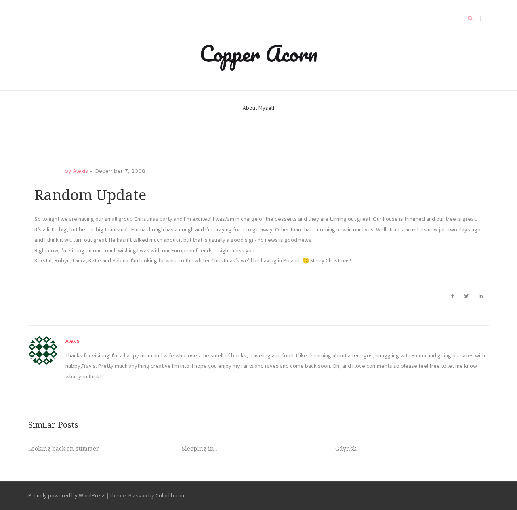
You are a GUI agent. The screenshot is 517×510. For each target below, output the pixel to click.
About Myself (259, 107)
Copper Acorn (258, 53)
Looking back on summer (63, 448)
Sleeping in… (201, 448)
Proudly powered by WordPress (67, 495)
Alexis (80, 171)
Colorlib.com (171, 495)
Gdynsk (345, 448)
